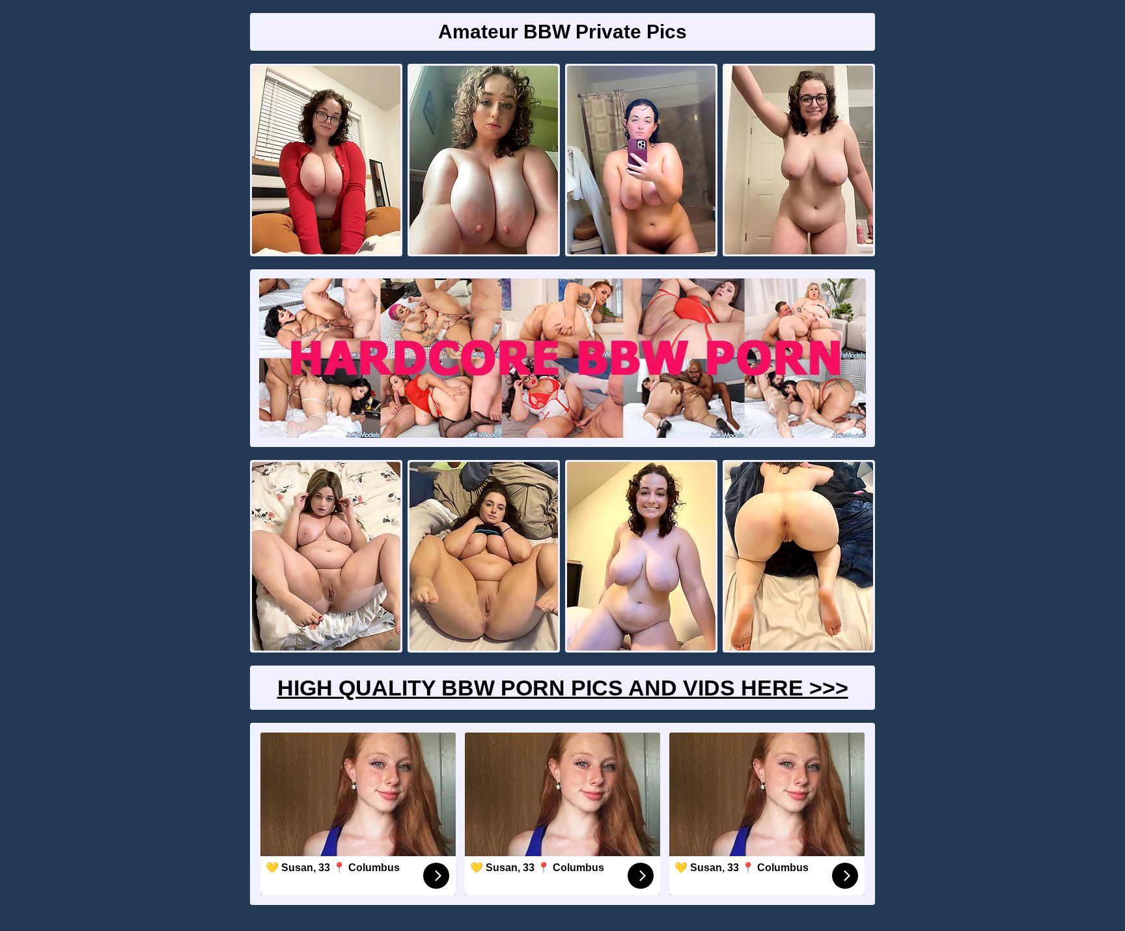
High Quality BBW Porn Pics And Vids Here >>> (562, 687)
